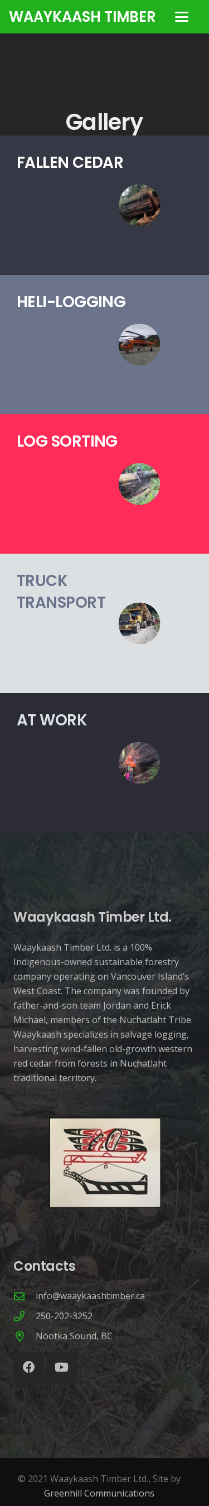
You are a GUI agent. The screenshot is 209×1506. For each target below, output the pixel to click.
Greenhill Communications (99, 1493)
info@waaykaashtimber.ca (90, 1296)
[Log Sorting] (104, 484)
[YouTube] (61, 1367)
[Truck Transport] (104, 623)
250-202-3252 (64, 1316)
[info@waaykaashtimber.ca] (24, 1296)
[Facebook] (28, 1367)
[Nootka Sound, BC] (24, 1336)
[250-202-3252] (24, 1316)
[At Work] (104, 762)
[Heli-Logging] (104, 344)
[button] (182, 16)
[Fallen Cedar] (104, 205)
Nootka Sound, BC (74, 1336)
